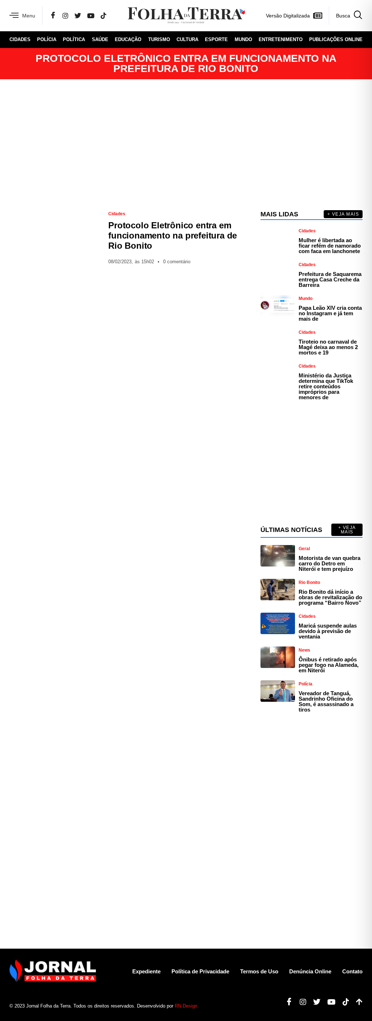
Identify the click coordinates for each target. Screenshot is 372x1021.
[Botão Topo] (357, 1002)
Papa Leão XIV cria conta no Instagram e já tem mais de (330, 313)
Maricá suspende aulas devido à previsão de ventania (328, 631)
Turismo (159, 39)
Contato (352, 971)
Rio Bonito (309, 582)
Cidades (20, 39)
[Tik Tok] (103, 15)
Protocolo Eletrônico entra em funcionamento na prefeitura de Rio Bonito (172, 235)
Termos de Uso (259, 971)
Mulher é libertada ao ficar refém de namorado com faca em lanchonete (330, 245)
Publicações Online (336, 39)
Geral (304, 548)
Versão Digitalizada (288, 16)
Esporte (216, 39)
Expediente (146, 971)
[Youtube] (329, 1002)
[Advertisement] (186, 145)
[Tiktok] (343, 1002)
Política (74, 39)
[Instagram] (65, 15)
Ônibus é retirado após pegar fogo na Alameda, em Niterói (329, 664)
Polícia (46, 39)
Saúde (100, 39)
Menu (28, 16)
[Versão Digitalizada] (318, 16)
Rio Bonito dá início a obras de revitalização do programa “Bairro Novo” (330, 597)
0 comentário (176, 261)
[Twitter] (77, 15)
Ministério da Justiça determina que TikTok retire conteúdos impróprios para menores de (326, 386)
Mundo (243, 39)
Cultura (187, 39)
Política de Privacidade (200, 971)
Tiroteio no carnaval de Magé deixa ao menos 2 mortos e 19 (328, 347)
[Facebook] (53, 16)
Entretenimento (281, 39)
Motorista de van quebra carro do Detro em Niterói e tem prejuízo (329, 563)
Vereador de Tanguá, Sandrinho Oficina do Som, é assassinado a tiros (326, 701)
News (304, 650)
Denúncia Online (310, 971)
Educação (128, 39)
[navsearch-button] (346, 16)
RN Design (186, 1006)
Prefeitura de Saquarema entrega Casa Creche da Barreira (330, 279)
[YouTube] (90, 15)
